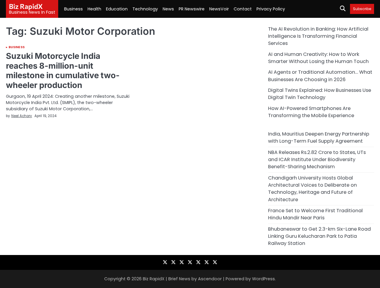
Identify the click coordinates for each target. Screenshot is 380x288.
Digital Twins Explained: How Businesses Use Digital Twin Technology (319, 94)
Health (94, 9)
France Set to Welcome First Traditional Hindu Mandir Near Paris (315, 214)
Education (117, 9)
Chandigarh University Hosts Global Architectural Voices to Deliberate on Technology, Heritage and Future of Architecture (312, 188)
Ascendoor (210, 279)
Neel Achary (21, 116)
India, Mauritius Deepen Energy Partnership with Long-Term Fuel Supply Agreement (318, 137)
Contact (243, 9)
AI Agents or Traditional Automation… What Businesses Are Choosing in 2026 (320, 76)
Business (73, 9)
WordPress (263, 279)
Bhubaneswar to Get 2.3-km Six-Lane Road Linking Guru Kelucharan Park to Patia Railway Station (319, 236)
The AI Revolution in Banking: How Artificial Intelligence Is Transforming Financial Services (318, 36)
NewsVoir (219, 9)
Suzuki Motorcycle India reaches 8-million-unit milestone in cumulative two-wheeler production (63, 70)
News (168, 9)
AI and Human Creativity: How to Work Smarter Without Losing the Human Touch (318, 58)
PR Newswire (192, 9)
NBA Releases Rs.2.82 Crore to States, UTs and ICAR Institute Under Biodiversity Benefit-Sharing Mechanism (317, 159)
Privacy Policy (270, 9)
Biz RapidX (26, 6)
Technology (145, 9)
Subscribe (362, 9)
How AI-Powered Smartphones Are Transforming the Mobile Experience (311, 112)
